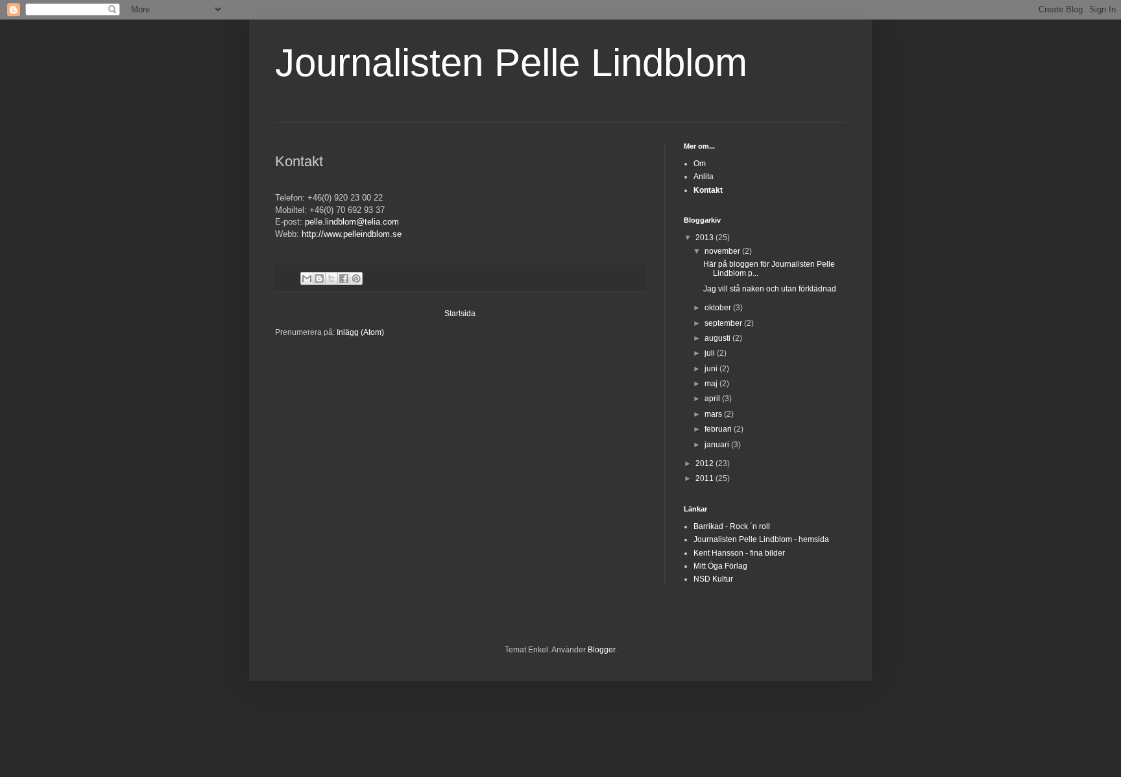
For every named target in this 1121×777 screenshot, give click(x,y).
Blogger (601, 649)
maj (712, 383)
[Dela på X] (331, 278)
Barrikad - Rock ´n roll (731, 526)
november (723, 251)
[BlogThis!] (319, 278)
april (713, 398)
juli (711, 353)
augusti (718, 338)
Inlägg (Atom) (360, 332)
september (724, 323)
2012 (705, 463)
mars (714, 414)
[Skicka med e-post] (306, 278)
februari (719, 429)
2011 (705, 478)
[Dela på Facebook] (343, 278)
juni (712, 368)
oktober (719, 307)
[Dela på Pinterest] (356, 278)
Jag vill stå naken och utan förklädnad (769, 288)
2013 (705, 237)
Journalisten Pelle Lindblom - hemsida (761, 539)
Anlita (703, 176)
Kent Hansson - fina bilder (739, 553)
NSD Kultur (713, 579)
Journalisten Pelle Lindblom (511, 62)
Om (699, 163)
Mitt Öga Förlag (720, 566)
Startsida (460, 313)
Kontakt (708, 190)
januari (718, 444)
